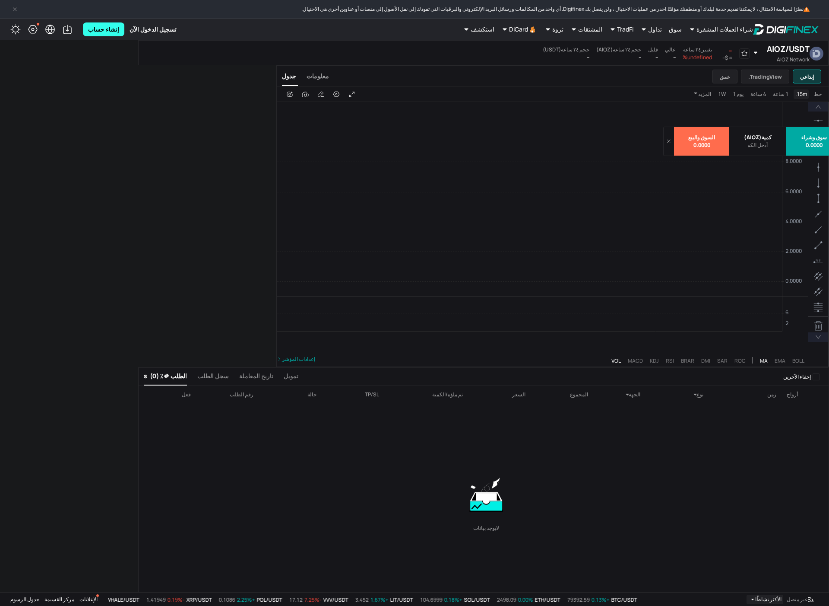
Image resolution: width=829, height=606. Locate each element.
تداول (655, 29)
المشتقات (590, 29)
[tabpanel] (553, 226)
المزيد (704, 94)
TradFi (625, 29)
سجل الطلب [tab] (213, 376)
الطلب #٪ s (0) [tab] (165, 376)
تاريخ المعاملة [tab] (256, 376)
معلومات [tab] (318, 76)
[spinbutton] (758, 145)
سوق (675, 29)
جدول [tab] (289, 76)
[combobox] (689, 394)
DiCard (518, 29)
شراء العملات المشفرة (724, 29)
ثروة (557, 29)
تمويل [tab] (291, 376)
